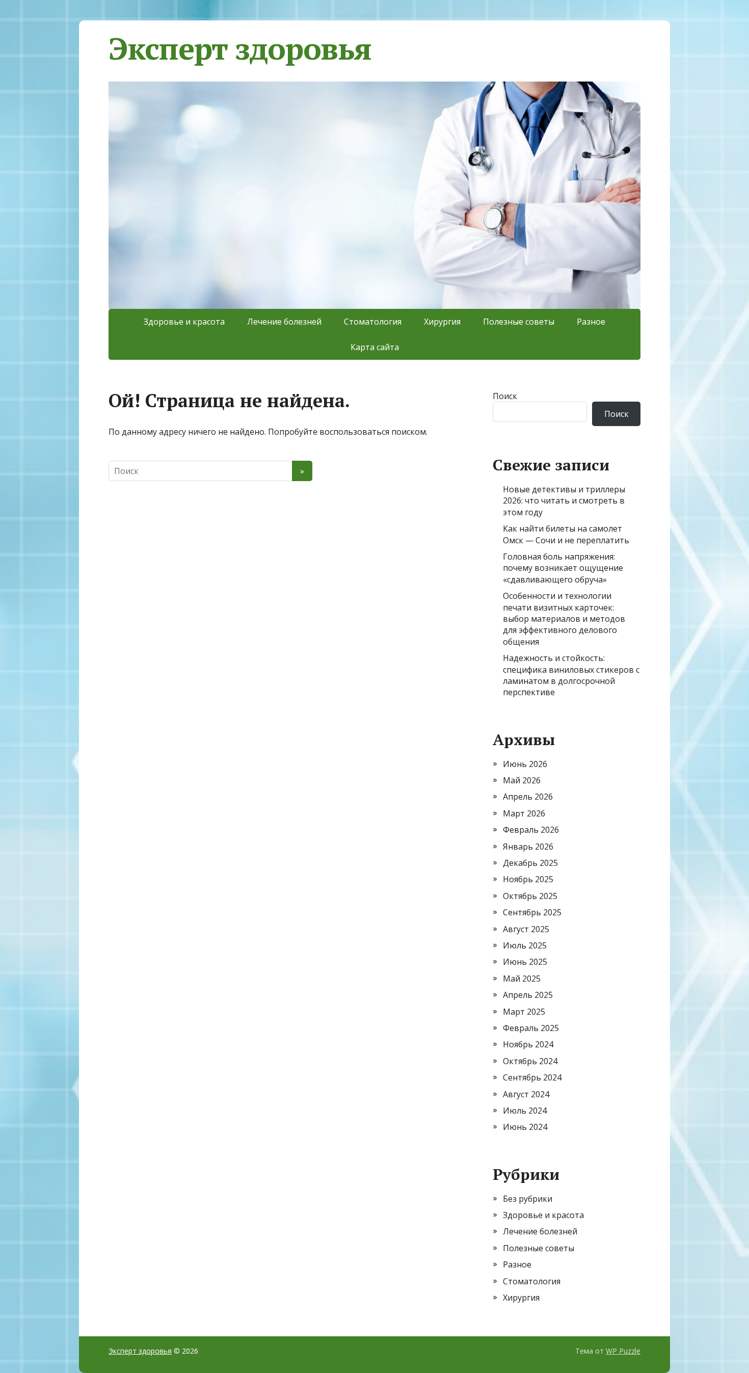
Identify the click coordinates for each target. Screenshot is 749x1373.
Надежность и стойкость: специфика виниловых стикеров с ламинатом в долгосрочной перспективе (571, 675)
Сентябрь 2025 (532, 912)
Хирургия (442, 321)
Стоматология (373, 321)
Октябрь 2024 (530, 1061)
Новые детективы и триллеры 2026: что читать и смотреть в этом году (564, 501)
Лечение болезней (284, 321)
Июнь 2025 (525, 961)
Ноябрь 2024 (528, 1044)
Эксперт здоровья (240, 48)
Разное (591, 321)
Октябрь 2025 (530, 896)
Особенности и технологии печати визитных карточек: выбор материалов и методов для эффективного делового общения (564, 618)
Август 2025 (526, 929)
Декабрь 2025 (530, 862)
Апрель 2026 (528, 796)
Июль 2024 (525, 1110)
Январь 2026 (528, 846)
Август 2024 (526, 1094)
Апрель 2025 (528, 994)
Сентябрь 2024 (532, 1077)
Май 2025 (522, 978)
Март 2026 (524, 813)
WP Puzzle (623, 1351)
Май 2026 (522, 780)
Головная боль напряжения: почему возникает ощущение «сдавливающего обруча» (563, 568)
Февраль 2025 (531, 1028)
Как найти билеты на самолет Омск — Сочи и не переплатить (566, 534)
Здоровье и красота (184, 321)
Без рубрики (527, 1198)
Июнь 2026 (525, 764)
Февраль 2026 (531, 829)
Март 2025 (524, 1011)
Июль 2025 (525, 945)
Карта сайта (375, 347)
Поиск (505, 396)
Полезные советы (518, 321)
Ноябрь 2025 (528, 879)
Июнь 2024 (525, 1126)
